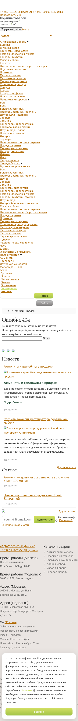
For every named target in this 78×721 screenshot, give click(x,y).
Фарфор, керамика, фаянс (16, 242)
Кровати (5, 62)
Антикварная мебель (13, 41)
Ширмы (4, 90)
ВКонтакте (10, 622)
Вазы (3, 105)
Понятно (39, 711)
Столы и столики (10, 75)
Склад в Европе (10, 163)
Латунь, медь (8, 199)
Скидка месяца (9, 160)
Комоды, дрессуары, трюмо (17, 53)
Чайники (5, 154)
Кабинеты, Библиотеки (14, 50)
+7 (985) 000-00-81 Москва (48, 11)
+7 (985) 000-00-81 (17, 546)
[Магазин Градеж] (5, 310)
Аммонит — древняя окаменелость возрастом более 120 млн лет (36, 479)
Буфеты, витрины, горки (15, 166)
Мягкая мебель (9, 59)
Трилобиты (7, 260)
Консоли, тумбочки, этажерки (18, 196)
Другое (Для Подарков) (14, 114)
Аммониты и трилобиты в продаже (28, 366)
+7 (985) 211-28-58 (19, 550)
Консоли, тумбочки (11, 56)
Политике (26, 690)
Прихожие (6, 72)
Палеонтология (10, 254)
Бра (2, 102)
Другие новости (66, 467)
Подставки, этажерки (13, 69)
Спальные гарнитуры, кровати (18, 224)
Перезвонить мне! (11, 14)
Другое (4, 178)
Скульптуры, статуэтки (14, 148)
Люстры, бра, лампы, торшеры (19, 203)
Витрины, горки (9, 47)
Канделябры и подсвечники (17, 123)
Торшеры (6, 139)
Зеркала (5, 117)
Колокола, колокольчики (15, 126)
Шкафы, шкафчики (11, 93)
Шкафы (4, 248)
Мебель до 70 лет (11, 266)
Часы (3, 157)
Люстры (5, 136)
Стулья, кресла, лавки (13, 81)
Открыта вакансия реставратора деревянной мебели (36, 421)
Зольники (6, 120)
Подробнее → (13, 402)
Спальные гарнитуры (13, 84)
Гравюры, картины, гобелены (18, 111)
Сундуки (5, 87)
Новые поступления (12, 96)
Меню (26, 29)
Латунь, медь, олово (12, 129)
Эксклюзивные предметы (15, 251)
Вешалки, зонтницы (12, 108)
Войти (44, 303)
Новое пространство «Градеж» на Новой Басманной (33, 497)
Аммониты (6, 257)
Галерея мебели (57, 571)
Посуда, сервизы (10, 145)
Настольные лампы (12, 132)
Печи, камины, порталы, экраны (20, 142)
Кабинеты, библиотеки (14, 187)
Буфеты (5, 44)
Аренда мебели (56, 563)
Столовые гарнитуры (13, 78)
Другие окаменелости (13, 263)
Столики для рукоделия (14, 227)
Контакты (6, 291)
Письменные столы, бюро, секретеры (23, 66)
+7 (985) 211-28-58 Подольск (16, 11)
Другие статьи (67, 510)
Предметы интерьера (13, 99)
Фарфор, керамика (12, 151)
